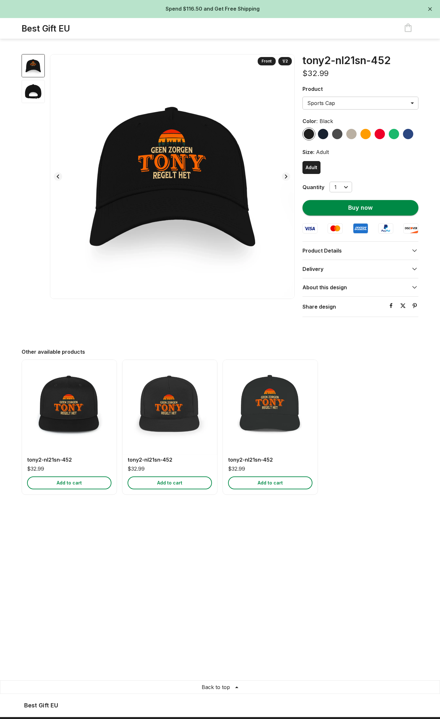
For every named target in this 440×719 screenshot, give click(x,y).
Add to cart (69, 482)
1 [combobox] (335, 187)
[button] (360, 250)
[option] (308, 134)
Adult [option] (311, 167)
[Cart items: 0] (408, 28)
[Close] (430, 9)
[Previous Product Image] (58, 176)
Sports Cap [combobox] (321, 103)
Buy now (360, 207)
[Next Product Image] (286, 176)
